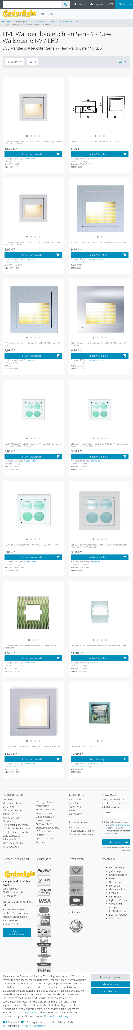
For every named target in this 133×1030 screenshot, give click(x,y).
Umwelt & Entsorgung (81, 834)
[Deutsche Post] (76, 871)
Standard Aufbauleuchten (16, 832)
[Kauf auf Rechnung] (44, 931)
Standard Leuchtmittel (48, 827)
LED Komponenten (13, 810)
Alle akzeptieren (110, 984)
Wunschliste (75, 814)
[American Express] (44, 921)
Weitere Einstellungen (34, 1025)
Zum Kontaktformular (16, 932)
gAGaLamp (115, 871)
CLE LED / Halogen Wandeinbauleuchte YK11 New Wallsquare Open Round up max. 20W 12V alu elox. (99, 445)
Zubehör (40, 842)
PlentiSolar (115, 885)
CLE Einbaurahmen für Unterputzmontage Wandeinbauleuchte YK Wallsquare (32, 647)
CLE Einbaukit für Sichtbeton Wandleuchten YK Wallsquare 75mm (98, 646)
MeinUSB (114, 878)
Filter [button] (124, 61)
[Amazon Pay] (44, 891)
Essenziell (13, 1022)
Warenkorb (75, 806)
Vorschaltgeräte (44, 838)
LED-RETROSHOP (118, 914)
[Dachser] (76, 891)
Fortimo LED (42, 834)
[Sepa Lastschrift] (44, 881)
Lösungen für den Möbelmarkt (45, 804)
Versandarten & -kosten (82, 830)
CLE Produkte (37, 21)
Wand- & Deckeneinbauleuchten (15, 823)
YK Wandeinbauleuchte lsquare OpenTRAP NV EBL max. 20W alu (98, 242)
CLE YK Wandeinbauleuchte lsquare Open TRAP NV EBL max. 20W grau (32, 344)
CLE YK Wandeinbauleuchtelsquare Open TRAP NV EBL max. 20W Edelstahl (98, 344)
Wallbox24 (114, 918)
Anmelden (74, 803)
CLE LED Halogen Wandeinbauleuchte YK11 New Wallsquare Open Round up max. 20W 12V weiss (33, 445)
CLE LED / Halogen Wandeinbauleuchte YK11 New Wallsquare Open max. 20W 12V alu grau (33, 142)
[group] (33, 108)
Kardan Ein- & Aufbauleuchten (11, 815)
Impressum (31, 1012)
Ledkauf (113, 893)
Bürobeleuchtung (45, 816)
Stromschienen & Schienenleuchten (45, 811)
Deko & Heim (43, 820)
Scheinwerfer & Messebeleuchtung (13, 841)
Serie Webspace (11, 835)
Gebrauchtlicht (117, 889)
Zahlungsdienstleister (38, 1022)
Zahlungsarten (77, 827)
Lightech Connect (118, 900)
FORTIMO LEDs (117, 911)
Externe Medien (66, 1022)
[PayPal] (44, 871)
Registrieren (75, 799)
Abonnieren (115, 842)
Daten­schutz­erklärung (56, 1016)
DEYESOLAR (115, 896)
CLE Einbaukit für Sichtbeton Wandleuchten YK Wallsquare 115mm (32, 746)
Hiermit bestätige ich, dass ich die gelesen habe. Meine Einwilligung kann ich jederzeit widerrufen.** (117, 828)
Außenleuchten (44, 824)
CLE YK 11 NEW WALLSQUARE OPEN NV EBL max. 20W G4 (96, 141)
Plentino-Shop (117, 867)
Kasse (72, 810)
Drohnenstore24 (118, 874)
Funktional (13, 1025)
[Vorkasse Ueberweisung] (44, 961)
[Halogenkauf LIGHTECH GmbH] (20, 874)
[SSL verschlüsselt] (76, 926)
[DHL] (76, 881)
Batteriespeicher (118, 882)
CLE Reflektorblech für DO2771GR (85, 746)
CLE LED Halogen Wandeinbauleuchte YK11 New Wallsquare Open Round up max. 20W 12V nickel (99, 546)
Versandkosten (30, 158)
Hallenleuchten (11, 846)
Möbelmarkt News (12, 803)
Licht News (9, 806)
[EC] (44, 951)
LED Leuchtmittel (45, 831)
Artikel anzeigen (98, 759)
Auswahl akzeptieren (111, 977)
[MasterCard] (44, 911)
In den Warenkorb (32, 154)
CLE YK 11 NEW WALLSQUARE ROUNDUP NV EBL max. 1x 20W (31, 545)
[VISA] (44, 901)
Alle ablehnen (111, 991)
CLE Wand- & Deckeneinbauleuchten (62, 21)
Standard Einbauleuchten (16, 828)
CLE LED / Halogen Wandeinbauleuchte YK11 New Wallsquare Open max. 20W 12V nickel (33, 243)
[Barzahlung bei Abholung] (44, 941)
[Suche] (65, 4)
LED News (8, 799)
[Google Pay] (44, 971)
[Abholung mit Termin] (76, 901)
